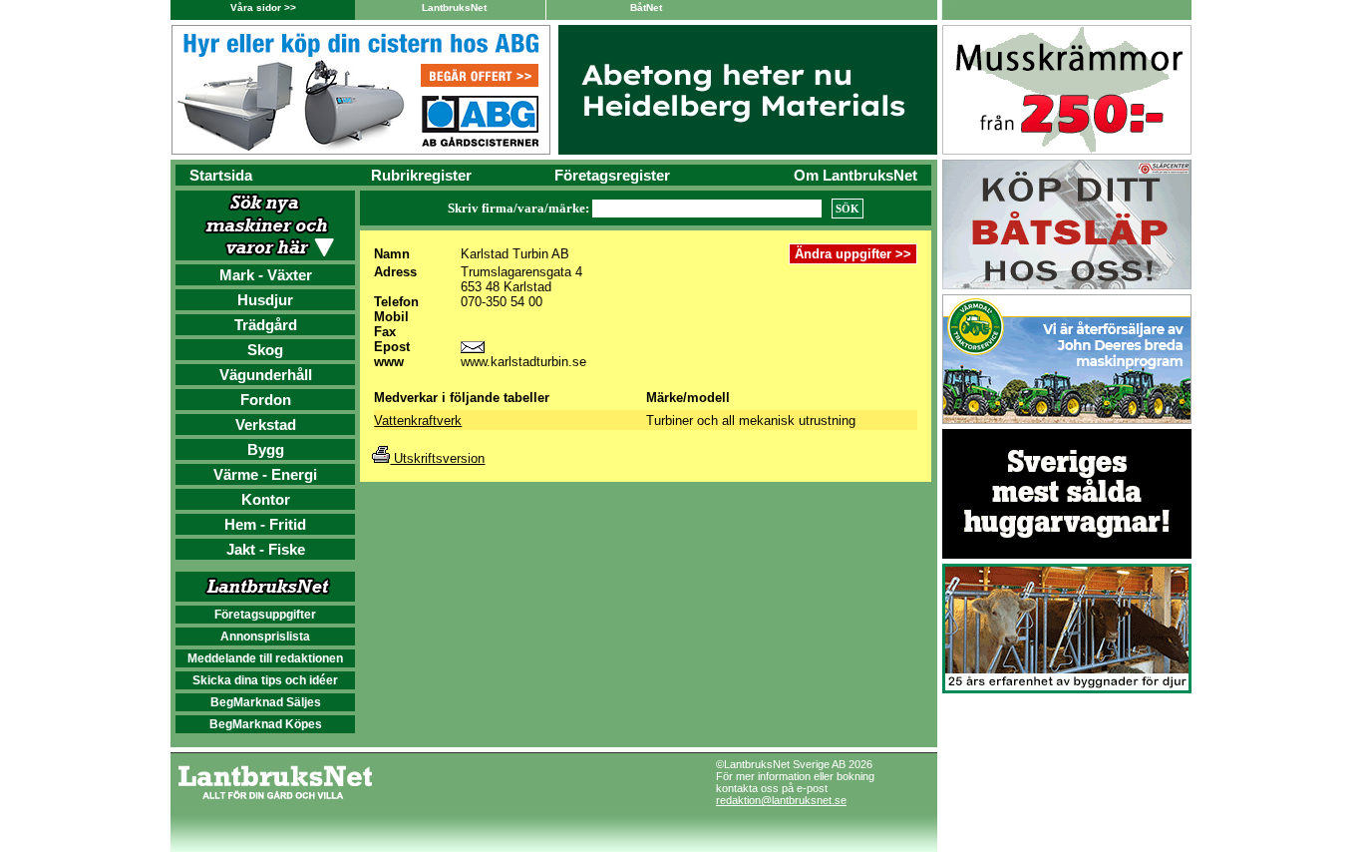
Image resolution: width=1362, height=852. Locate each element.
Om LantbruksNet (855, 175)
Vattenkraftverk (418, 420)
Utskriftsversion (437, 458)
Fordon (265, 399)
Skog (265, 349)
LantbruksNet (454, 7)
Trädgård (265, 324)
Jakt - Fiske (265, 549)
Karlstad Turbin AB (515, 253)
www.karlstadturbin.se (523, 361)
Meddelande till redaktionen (265, 658)
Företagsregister (612, 175)
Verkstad (265, 424)
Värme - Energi (265, 474)
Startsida (220, 175)
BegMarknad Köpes (265, 724)
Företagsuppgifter (265, 615)
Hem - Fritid (265, 524)
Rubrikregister (421, 175)
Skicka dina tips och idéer (265, 680)
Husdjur (265, 299)
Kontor (265, 499)
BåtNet (646, 7)
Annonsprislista (265, 636)
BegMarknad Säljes (265, 702)
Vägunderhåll (265, 374)
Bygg (265, 449)
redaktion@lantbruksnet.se (781, 800)
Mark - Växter (265, 274)
